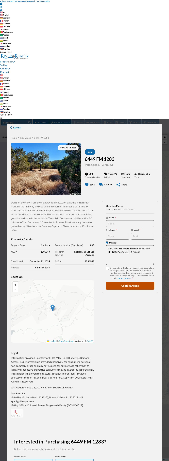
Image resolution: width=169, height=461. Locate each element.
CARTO (90, 341)
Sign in (9, 52)
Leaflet (52, 341)
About (3, 68)
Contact (4, 72)
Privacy (128, 278)
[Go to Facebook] (1, 4)
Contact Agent (130, 285)
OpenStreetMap (66, 341)
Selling (3, 65)
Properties (6, 61)
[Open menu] (1, 117)
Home (14, 138)
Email (137, 230)
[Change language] (2, 12)
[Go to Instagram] (1, 7)
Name (112, 217)
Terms (120, 278)
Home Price (20, 456)
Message (113, 242)
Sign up (3, 52)
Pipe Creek (25, 138)
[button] (53, 307)
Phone (113, 230)
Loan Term (60, 456)
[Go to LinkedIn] (1, 9)
